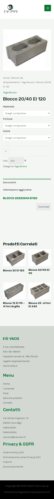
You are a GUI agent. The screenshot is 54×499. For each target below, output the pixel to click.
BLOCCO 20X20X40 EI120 (20, 198)
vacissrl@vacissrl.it (14, 436)
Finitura (7, 118)
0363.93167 (9, 427)
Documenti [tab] (9, 182)
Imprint (7, 461)
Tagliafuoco (28, 82)
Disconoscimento (13, 466)
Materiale (8, 106)
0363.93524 (9, 432)
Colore (6, 130)
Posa (6, 393)
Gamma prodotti (12, 397)
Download (43, 206)
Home (6, 78)
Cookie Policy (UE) (13, 452)
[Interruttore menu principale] (47, 8)
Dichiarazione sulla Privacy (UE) (21, 457)
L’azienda (8, 388)
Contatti (7, 402)
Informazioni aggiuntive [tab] (17, 189)
